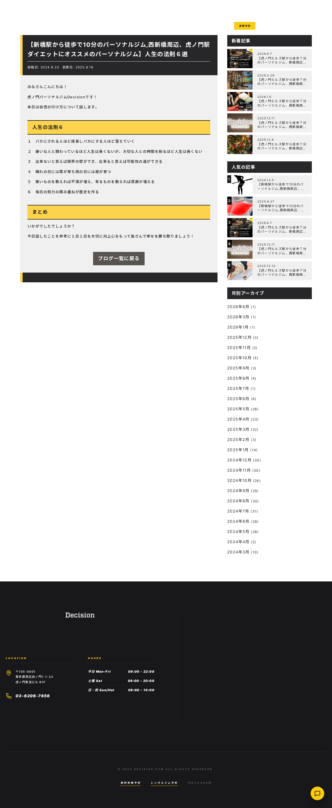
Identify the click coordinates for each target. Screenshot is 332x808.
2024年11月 (239, 470)
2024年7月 (238, 511)
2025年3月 (238, 429)
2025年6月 (238, 398)
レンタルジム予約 (164, 782)
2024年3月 (238, 552)
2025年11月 (239, 347)
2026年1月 (238, 327)
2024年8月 (238, 500)
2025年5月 (238, 408)
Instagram (200, 782)
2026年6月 (238, 306)
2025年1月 (238, 449)
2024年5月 (238, 531)
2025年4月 (238, 419)
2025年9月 (238, 368)
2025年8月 (238, 378)
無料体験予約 (131, 782)
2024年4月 (238, 541)
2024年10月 (239, 480)
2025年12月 (239, 337)
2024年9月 (238, 490)
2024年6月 (238, 521)
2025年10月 (239, 357)
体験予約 (245, 25)
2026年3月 (238, 316)
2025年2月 (238, 439)
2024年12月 (239, 460)
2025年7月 (238, 388)
